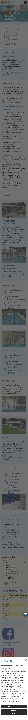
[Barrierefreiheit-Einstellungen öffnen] (25, 614)
